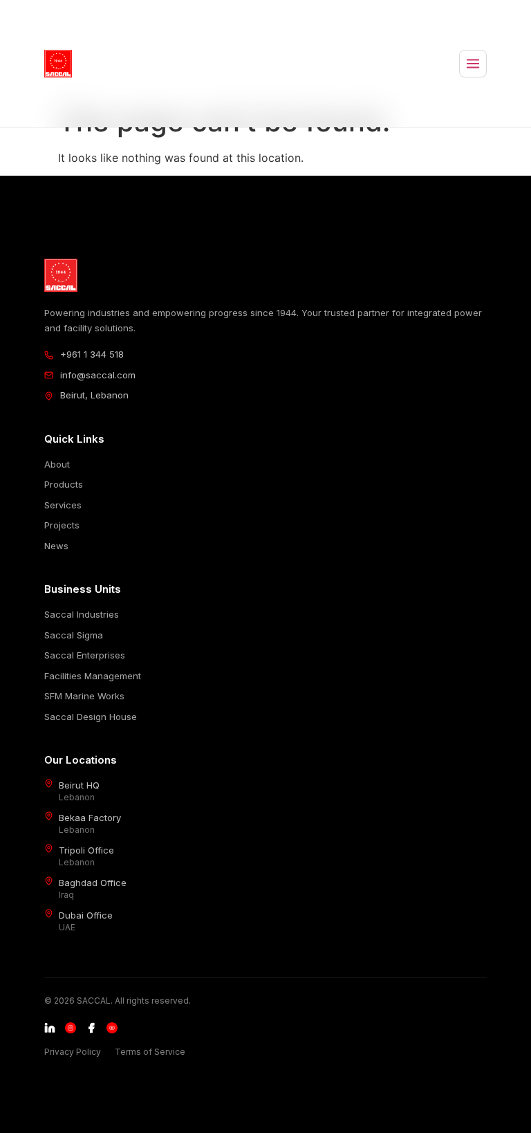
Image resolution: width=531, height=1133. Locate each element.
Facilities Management (92, 675)
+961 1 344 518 (92, 354)
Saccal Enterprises (84, 655)
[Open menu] (473, 63)
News (56, 545)
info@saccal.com (98, 374)
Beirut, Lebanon (94, 394)
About (57, 464)
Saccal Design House (90, 716)
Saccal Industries (81, 614)
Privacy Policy (72, 1052)
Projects (62, 525)
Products (63, 484)
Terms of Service (150, 1052)
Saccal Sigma (73, 635)
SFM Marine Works (84, 695)
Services (63, 504)
